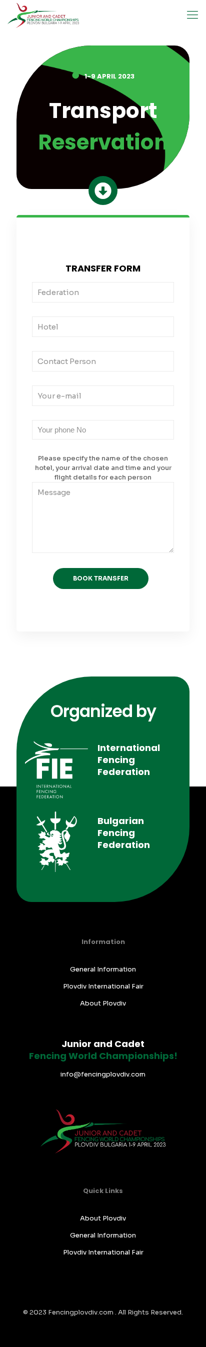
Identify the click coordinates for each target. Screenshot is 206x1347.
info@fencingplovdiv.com (103, 1074)
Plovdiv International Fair (103, 986)
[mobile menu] (192, 15)
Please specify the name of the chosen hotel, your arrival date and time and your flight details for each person (103, 468)
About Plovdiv (103, 1003)
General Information (103, 969)
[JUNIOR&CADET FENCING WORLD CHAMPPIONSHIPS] (43, 15)
